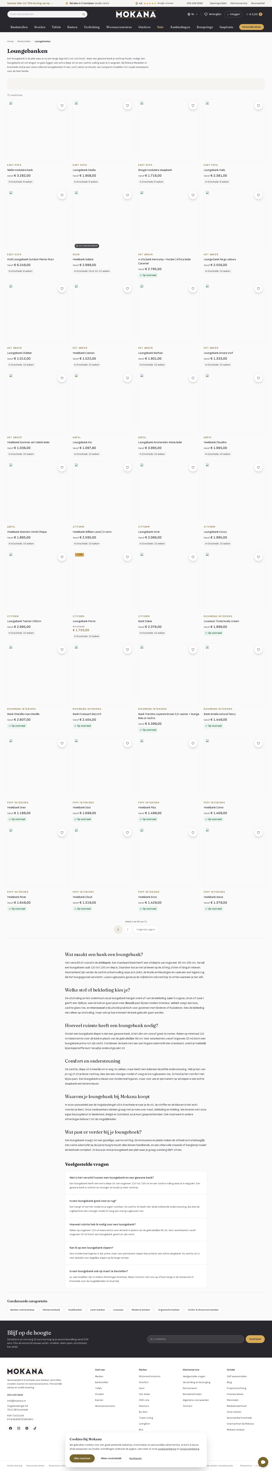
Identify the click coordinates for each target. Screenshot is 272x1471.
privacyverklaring (189, 1448)
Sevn (142, 1388)
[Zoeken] (84, 14)
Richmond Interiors (149, 1376)
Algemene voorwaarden (196, 1400)
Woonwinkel (258, 3)
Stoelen (39, 27)
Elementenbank (51, 1309)
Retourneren (190, 1388)
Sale (160, 27)
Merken (99, 1376)
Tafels (56, 27)
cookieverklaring (167, 1448)
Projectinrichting (236, 1388)
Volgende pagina (146, 929)
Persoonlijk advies (251, 27)
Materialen (233, 1400)
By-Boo (143, 1411)
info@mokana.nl (16, 1400)
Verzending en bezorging (196, 1382)
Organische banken (169, 1309)
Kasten (72, 27)
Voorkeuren (135, 1458)
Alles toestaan (82, 1458)
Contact (187, 1406)
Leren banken (97, 1309)
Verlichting (92, 27)
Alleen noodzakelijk (111, 1458)
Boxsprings (205, 27)
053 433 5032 (15, 1394)
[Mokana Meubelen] (136, 14)
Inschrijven (255, 1339)
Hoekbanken (75, 1309)
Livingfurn (144, 1423)
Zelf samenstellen (237, 1376)
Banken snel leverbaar (22, 1309)
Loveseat (118, 1309)
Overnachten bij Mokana (240, 1423)
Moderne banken (141, 1309)
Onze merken (234, 1411)
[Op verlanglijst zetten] (62, 106)
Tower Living (146, 1417)
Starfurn (144, 1382)
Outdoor (144, 27)
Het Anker (144, 1394)
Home (10, 41)
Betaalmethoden (192, 1394)
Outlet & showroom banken (203, 1309)
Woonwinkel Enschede (239, 1417)
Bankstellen (19, 27)
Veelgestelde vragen (194, 1376)
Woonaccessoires (119, 27)
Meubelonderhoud (236, 1406)
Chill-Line (144, 1400)
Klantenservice (239, 3)
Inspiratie (226, 27)
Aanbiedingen (180, 27)
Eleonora (144, 1406)
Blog (229, 1382)
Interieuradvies (235, 1394)
